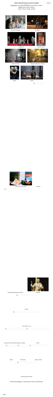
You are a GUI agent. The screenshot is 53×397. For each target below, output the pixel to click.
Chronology (21, 5)
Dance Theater (31, 7)
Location (33, 9)
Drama (20, 7)
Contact (40, 5)
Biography (27, 5)
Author (20, 9)
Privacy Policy (34, 5)
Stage (28, 9)
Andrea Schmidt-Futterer (26, 3)
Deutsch (49, 3)
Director (24, 9)
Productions (14, 5)
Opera (24, 7)
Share (4, 394)
